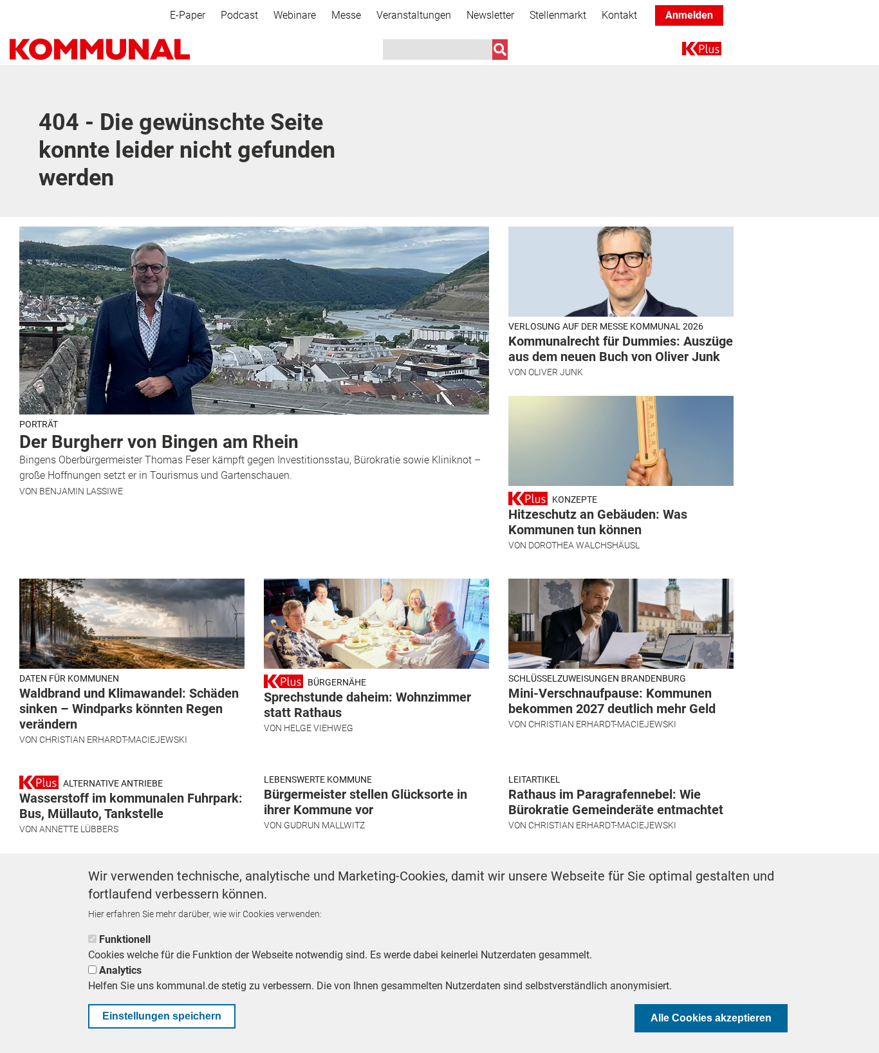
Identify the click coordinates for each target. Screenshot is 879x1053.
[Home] (100, 49)
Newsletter (490, 15)
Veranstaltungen (413, 15)
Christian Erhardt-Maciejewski (113, 739)
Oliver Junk (555, 372)
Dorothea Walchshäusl (584, 545)
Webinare (294, 15)
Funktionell (125, 939)
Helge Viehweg (318, 728)
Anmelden (689, 15)
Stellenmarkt (558, 15)
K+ (690, 51)
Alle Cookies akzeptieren (711, 1017)
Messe (346, 15)
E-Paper (187, 15)
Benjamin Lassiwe (81, 491)
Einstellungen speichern (161, 1016)
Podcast (239, 15)
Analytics (120, 970)
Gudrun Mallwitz (324, 825)
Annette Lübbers (78, 829)
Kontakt (619, 15)
